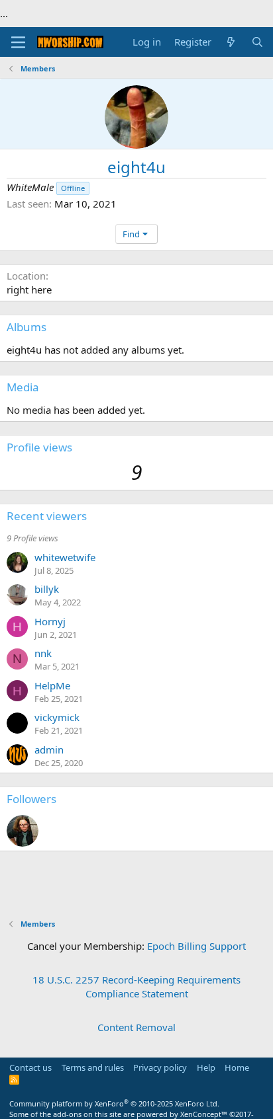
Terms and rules (93, 1067)
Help (206, 1067)
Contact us (30, 1067)
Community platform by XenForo (114, 1103)
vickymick (57, 717)
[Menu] (18, 42)
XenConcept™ (203, 1114)
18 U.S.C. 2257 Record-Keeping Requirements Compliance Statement (136, 986)
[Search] (257, 42)
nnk (43, 653)
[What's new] (231, 42)
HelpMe (52, 685)
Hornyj (50, 621)
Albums (26, 326)
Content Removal (136, 1027)
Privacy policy (160, 1067)
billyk (46, 589)
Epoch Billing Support (196, 945)
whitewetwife (64, 557)
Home (237, 1067)
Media (23, 387)
